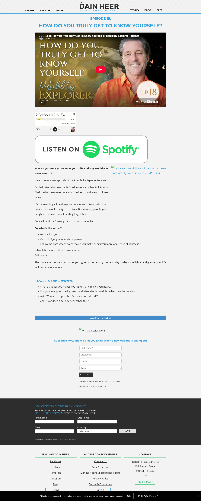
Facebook (55, 461)
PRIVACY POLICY (148, 495)
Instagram (56, 478)
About (29, 10)
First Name (41, 417)
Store (134, 10)
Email (38, 427)
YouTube (56, 467)
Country (81, 427)
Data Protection (100, 467)
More (56, 490)
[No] (197, 496)
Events (44, 10)
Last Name (83, 417)
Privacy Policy (100, 478)
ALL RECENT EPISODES (100, 318)
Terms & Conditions (100, 484)
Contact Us (100, 461)
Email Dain (145, 482)
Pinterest (56, 472)
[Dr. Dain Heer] (99, 10)
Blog (147, 10)
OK (129, 495)
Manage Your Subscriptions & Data (100, 472)
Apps (59, 10)
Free (159, 10)
